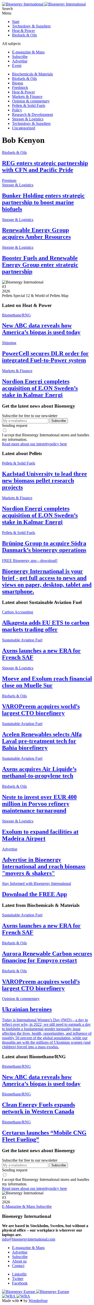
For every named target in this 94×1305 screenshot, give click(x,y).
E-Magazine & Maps (19, 1206)
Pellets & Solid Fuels (28, 105)
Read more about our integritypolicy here (34, 444)
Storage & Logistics (27, 119)
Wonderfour (38, 1301)
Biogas (17, 83)
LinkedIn (19, 1274)
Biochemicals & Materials (32, 74)
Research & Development (32, 114)
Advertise (19, 61)
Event (16, 65)
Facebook (20, 1283)
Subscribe (20, 56)
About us (19, 1261)
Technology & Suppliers (31, 26)
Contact (18, 1266)
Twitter (17, 1279)
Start (15, 21)
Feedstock (20, 87)
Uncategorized (23, 128)
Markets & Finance (27, 96)
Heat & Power (23, 30)
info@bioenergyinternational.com (28, 1239)
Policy (17, 110)
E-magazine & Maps (28, 52)
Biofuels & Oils (24, 35)
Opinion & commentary (31, 101)
